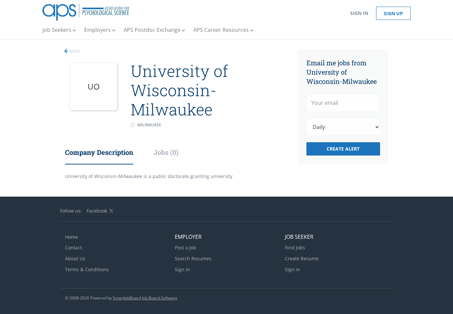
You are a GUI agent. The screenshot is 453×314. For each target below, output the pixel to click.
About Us (75, 258)
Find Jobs (295, 247)
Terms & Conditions (87, 269)
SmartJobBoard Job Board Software (145, 298)
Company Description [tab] (99, 152)
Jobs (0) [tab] (166, 152)
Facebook (97, 211)
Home (71, 237)
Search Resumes (193, 258)
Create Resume (302, 258)
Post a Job (185, 247)
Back (74, 51)
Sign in (359, 13)
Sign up (393, 13)
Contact (73, 247)
